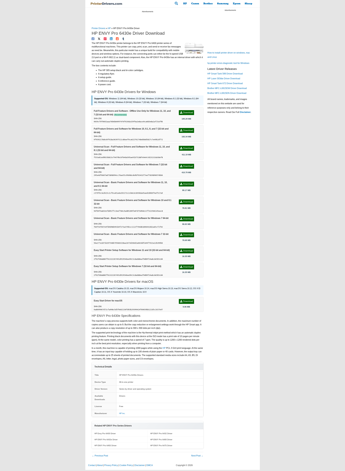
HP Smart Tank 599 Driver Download (225, 74)
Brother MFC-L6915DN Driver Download (226, 93)
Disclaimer (245, 112)
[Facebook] (93, 38)
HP (185, 3)
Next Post (197, 456)
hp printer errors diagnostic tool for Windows (228, 63)
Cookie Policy (126, 465)
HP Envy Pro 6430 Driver (105, 433)
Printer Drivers (98, 28)
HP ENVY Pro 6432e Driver (106, 439)
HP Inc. (122, 413)
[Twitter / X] (99, 38)
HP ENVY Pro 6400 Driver (161, 439)
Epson (236, 3)
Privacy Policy (111, 465)
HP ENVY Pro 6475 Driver (161, 445)
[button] (176, 3)
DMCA (149, 465)
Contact (92, 465)
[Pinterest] (105, 38)
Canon (195, 3)
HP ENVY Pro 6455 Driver (105, 445)
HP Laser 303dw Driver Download (223, 78)
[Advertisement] (148, 20)
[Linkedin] (111, 38)
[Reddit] (117, 38)
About (100, 465)
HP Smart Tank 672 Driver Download (225, 83)
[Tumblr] (123, 38)
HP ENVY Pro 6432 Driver (161, 433)
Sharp (248, 3)
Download (188, 112)
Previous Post (100, 456)
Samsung (223, 3)
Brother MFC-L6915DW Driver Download (227, 88)
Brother (208, 3)
